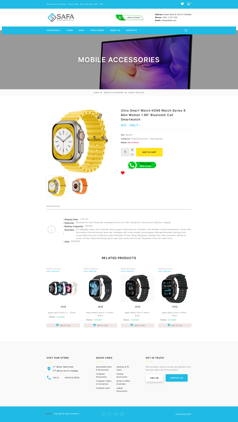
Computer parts (103, 388)
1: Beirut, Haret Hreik (63, 367)
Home (70, 30)
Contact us (176, 378)
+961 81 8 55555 (71, 378)
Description (53, 206)
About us (115, 30)
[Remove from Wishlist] (123, 173)
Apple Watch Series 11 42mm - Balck (100, 314)
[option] (79, 141)
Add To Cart (65, 325)
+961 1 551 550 (166, 17)
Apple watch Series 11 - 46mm (61, 313)
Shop (81, 30)
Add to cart (149, 152)
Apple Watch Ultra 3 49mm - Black (138, 314)
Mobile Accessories (114, 92)
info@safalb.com (165, 20)
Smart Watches (136, 92)
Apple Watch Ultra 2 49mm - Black (175, 314)
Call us (154, 378)
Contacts (131, 30)
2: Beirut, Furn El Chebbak (65, 371)
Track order (97, 30)
